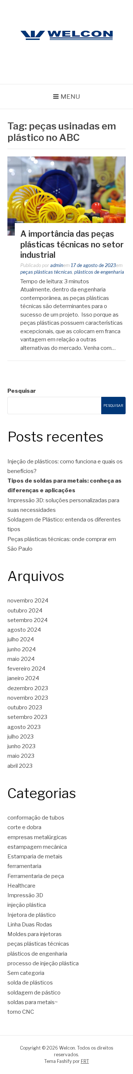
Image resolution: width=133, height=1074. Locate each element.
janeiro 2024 (23, 678)
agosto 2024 (24, 629)
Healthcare (21, 885)
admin (56, 265)
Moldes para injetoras (34, 934)
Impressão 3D (25, 895)
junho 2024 (21, 649)
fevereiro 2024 (26, 668)
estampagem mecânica (37, 847)
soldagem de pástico (34, 992)
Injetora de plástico (31, 915)
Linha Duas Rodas (29, 924)
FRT (85, 1061)
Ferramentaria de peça (35, 876)
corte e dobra (24, 827)
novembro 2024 (27, 600)
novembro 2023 (27, 698)
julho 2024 (20, 639)
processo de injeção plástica (43, 963)
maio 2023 (20, 756)
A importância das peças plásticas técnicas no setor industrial (72, 244)
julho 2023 (20, 736)
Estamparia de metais (34, 856)
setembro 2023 (27, 717)
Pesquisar (21, 391)
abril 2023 (20, 766)
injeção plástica (26, 905)
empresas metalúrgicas (37, 837)
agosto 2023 (24, 727)
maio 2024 (21, 659)
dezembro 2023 (27, 688)
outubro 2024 (24, 610)
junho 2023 (21, 746)
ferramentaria (24, 866)
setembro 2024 (27, 620)
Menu (70, 96)
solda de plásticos (30, 982)
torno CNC (20, 1012)
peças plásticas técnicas (46, 272)
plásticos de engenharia (99, 272)
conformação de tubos (35, 817)
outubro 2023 (24, 707)
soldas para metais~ (32, 1002)
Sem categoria (25, 973)
